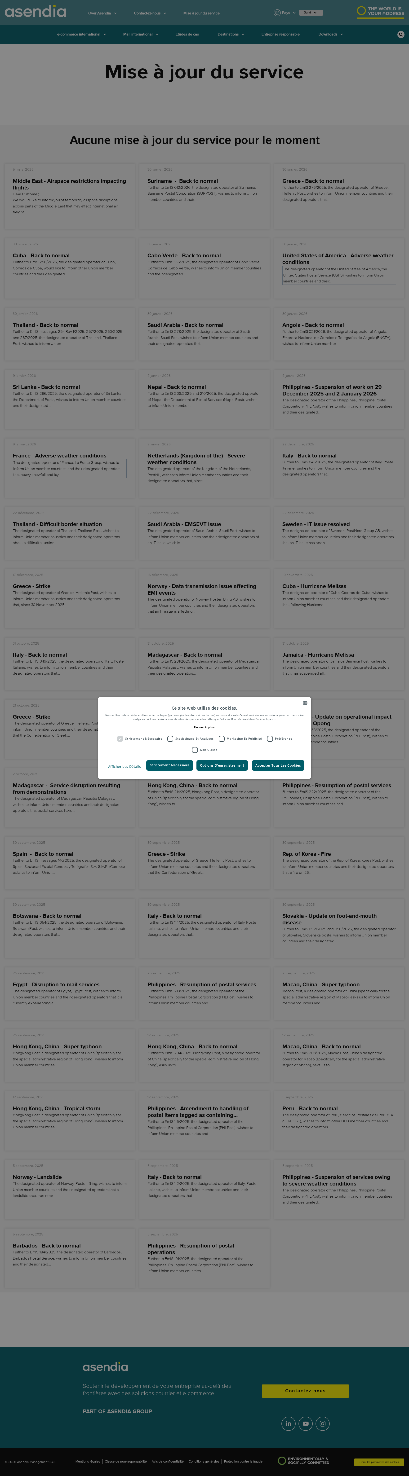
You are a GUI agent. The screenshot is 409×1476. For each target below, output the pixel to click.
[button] (125, 766)
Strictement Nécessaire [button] (170, 765)
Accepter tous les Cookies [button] (278, 765)
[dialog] (204, 738)
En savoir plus (204, 727)
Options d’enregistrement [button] (222, 765)
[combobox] (305, 703)
